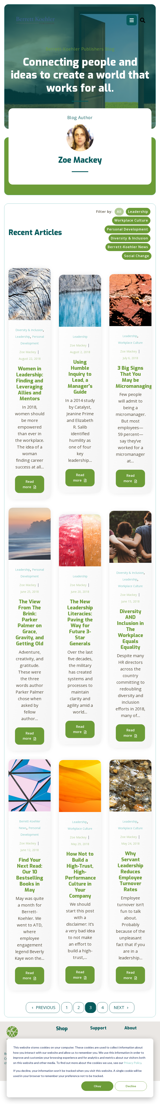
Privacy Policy (132, 1063)
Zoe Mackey (27, 352)
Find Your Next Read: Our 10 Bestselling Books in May (29, 875)
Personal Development (127, 229)
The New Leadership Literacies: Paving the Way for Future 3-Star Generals (80, 622)
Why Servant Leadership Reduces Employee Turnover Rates (130, 871)
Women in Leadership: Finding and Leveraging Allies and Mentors (29, 383)
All (119, 211)
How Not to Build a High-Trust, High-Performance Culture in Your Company (80, 875)
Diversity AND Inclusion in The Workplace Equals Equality (130, 629)
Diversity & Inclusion (129, 238)
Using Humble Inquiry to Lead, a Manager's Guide (80, 377)
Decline (131, 1086)
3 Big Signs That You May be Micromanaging (134, 377)
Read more (28, 484)
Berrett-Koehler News (128, 247)
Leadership (138, 211)
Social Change (136, 256)
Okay (97, 1086)
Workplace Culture (131, 220)
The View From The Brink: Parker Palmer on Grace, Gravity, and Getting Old (30, 622)
